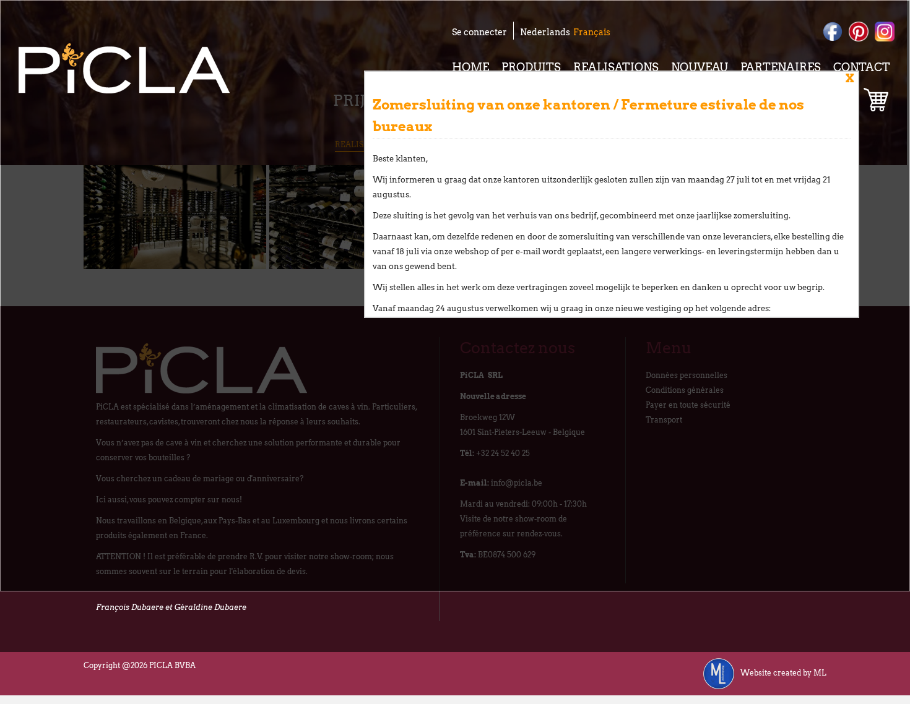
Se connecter (479, 32)
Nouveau (699, 67)
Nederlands (545, 32)
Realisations (616, 67)
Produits (531, 67)
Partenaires (780, 67)
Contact (861, 67)
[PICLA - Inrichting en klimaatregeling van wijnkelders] (124, 68)
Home (470, 67)
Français (591, 32)
